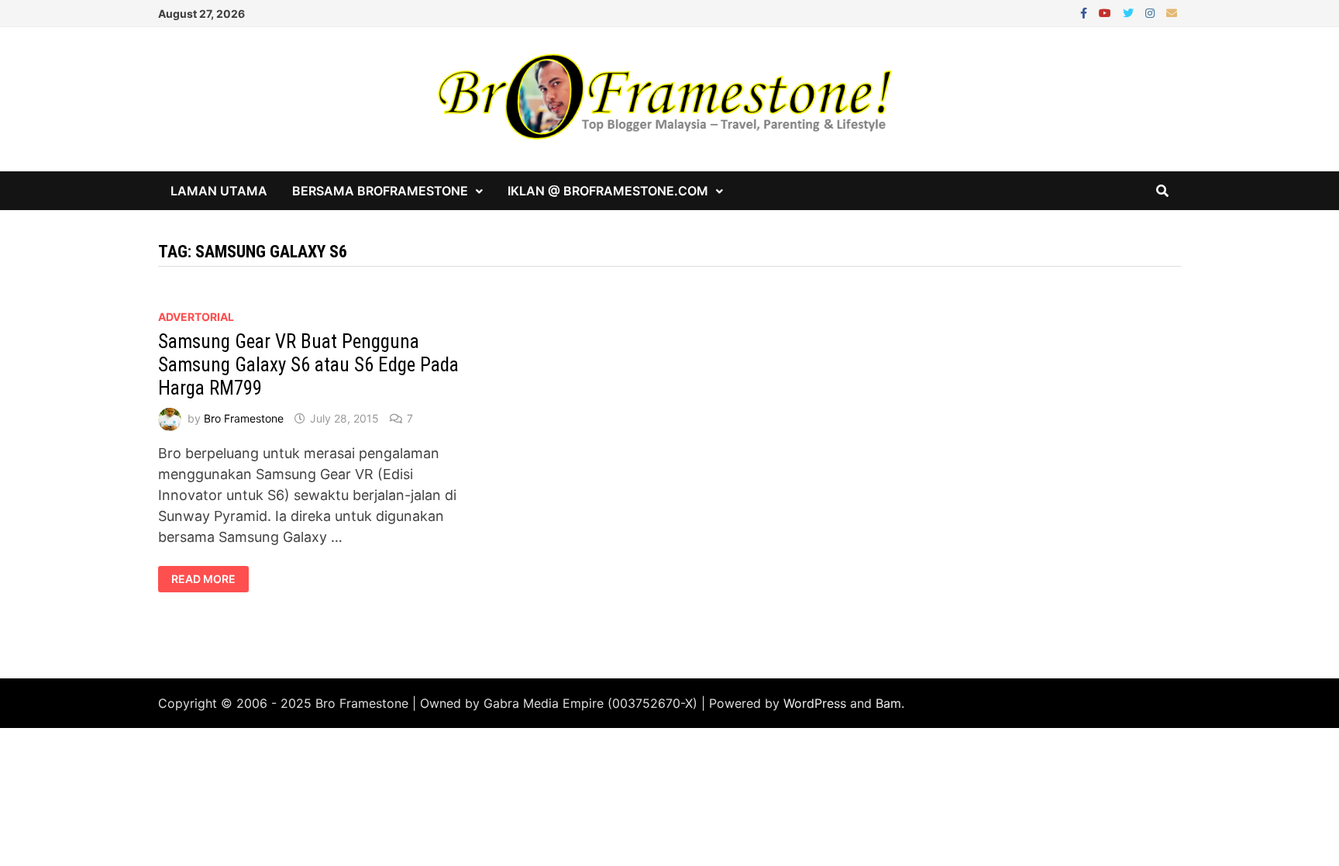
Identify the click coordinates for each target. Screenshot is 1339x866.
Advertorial (196, 316)
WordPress (814, 703)
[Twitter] (1130, 12)
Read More (203, 579)
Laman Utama (218, 190)
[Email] (1171, 12)
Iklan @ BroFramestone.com (608, 190)
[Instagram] (1151, 12)
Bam (888, 703)
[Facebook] (1085, 12)
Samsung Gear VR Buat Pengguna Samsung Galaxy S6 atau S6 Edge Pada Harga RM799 (308, 364)
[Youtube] (1107, 12)
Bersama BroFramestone (380, 190)
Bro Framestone (244, 418)
